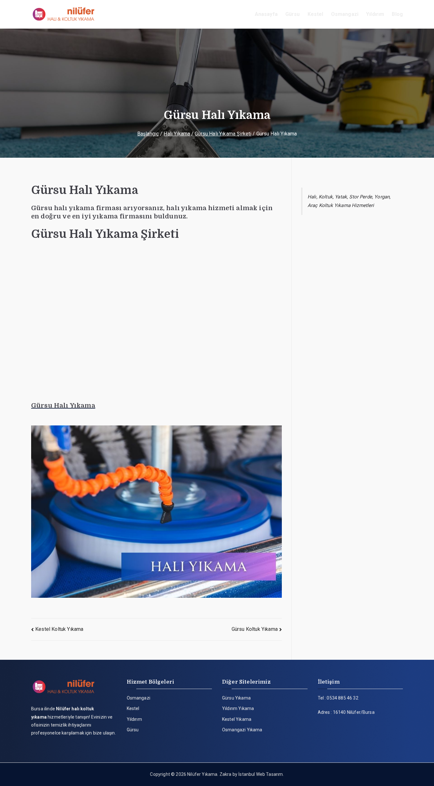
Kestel (315, 14)
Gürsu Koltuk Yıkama (255, 629)
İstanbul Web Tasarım (260, 774)
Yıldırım (375, 14)
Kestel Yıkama (236, 719)
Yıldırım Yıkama (238, 708)
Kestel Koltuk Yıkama (59, 629)
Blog (397, 14)
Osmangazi (344, 14)
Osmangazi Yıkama (242, 729)
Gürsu (292, 14)
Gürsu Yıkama (236, 697)
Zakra (226, 774)
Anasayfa (266, 14)
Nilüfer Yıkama (202, 774)
